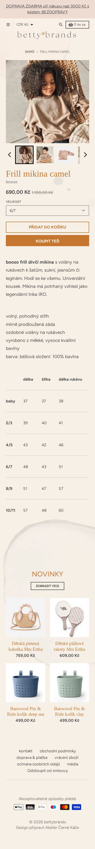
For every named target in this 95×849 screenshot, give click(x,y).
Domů (29, 52)
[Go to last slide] (10, 155)
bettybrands (55, 821)
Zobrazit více (47, 586)
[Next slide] (85, 155)
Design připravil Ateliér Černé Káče (47, 827)
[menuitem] (24, 155)
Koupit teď (47, 241)
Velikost (13, 202)
